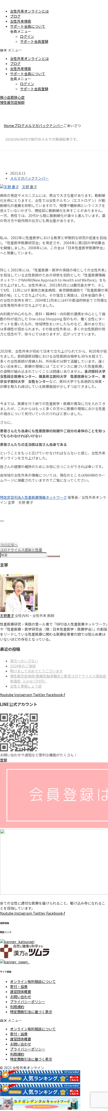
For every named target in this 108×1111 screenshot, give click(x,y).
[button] (54, 49)
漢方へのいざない (24, 660)
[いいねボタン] (2, 521)
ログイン (27, 36)
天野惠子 (7, 615)
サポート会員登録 (34, 41)
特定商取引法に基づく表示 (31, 1011)
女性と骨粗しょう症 (26, 686)
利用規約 (17, 1006)
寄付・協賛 (19, 986)
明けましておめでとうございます (36, 670)
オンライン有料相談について (33, 981)
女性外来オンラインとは (29, 11)
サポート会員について (27, 26)
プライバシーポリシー (27, 1001)
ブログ (15, 16)
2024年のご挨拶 (23, 665)
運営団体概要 (20, 991)
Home (9, 125)
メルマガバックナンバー (44, 125)
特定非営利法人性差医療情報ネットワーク (33, 497)
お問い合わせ (20, 996)
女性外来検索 (20, 21)
